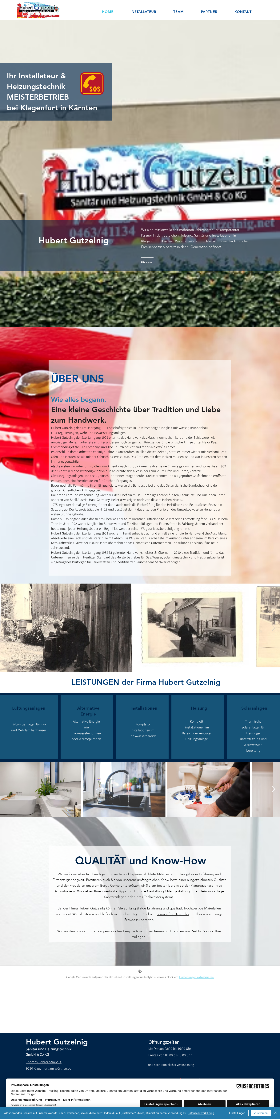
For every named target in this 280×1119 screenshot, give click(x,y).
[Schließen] (275, 1113)
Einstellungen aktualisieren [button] (196, 977)
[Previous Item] (6, 627)
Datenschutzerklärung (201, 1113)
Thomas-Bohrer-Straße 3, (44, 1062)
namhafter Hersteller (173, 914)
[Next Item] (273, 627)
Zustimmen (261, 1113)
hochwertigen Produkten (138, 914)
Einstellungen (237, 1113)
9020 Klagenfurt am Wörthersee (48, 1068)
